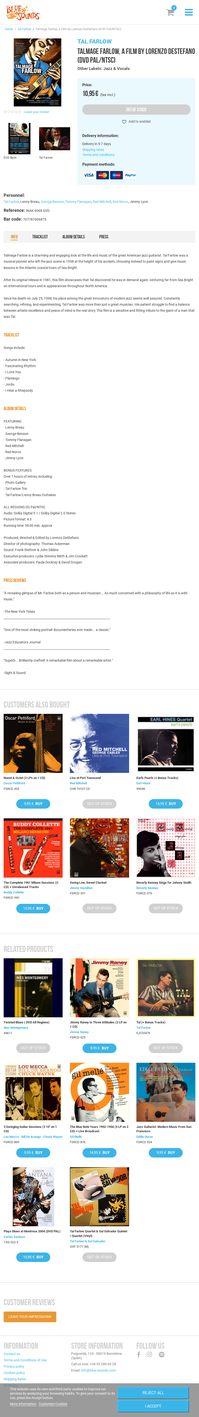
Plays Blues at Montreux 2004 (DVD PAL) (32, 1231)
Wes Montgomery (16, 1027)
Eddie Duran (144, 1137)
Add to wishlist (139, 121)
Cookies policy (14, 1373)
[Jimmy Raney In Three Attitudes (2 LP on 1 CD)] (99, 987)
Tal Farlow (24, 29)
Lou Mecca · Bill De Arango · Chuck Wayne (33, 1137)
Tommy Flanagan (78, 202)
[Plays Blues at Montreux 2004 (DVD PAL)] (33, 1196)
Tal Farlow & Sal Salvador (87, 1241)
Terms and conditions (98, 155)
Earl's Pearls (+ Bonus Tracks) (157, 778)
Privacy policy (14, 1366)
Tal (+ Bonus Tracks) (151, 1022)
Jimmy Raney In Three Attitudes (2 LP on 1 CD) (98, 1024)
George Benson (52, 202)
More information (23, 1404)
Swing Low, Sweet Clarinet (88, 882)
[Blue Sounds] (23, 12)
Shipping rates (93, 150)
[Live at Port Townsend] (99, 743)
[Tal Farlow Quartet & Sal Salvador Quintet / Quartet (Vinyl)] (99, 1196)
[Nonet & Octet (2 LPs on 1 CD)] (33, 743)
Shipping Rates (15, 1379)
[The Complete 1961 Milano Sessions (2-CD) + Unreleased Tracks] (33, 847)
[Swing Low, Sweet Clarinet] (99, 847)
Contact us (12, 1354)
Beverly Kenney (147, 888)
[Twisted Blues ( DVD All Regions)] (33, 987)
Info (14, 236)
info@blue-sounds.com (98, 1370)
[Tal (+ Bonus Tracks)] (165, 987)
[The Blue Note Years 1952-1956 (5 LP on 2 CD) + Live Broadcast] (99, 1092)
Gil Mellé (76, 1137)
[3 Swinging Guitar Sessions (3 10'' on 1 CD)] (33, 1092)
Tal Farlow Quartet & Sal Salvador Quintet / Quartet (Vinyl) (98, 1233)
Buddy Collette (14, 892)
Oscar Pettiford (14, 783)
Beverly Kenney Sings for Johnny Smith (163, 882)
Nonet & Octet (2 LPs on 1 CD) (24, 778)
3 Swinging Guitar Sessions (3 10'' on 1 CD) (30, 1129)
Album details (73, 236)
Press (103, 236)
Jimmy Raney (79, 1032)
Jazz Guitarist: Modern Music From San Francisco (163, 1129)
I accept (153, 1406)
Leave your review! (36, 112)
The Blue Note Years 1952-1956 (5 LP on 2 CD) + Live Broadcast (99, 1129)
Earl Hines (143, 783)
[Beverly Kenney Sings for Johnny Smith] (165, 847)
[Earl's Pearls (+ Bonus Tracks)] (165, 743)
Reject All (153, 1393)
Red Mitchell (102, 202)
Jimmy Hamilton (81, 888)
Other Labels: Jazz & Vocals (103, 68)
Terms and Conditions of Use (25, 1360)
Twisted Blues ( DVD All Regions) (27, 1022)
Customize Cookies (53, 1404)
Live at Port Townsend (85, 778)
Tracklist (40, 236)
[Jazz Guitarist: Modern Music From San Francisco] (165, 1092)
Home (9, 29)
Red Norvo (120, 202)
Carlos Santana (14, 1237)
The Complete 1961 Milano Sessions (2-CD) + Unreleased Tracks (31, 885)
